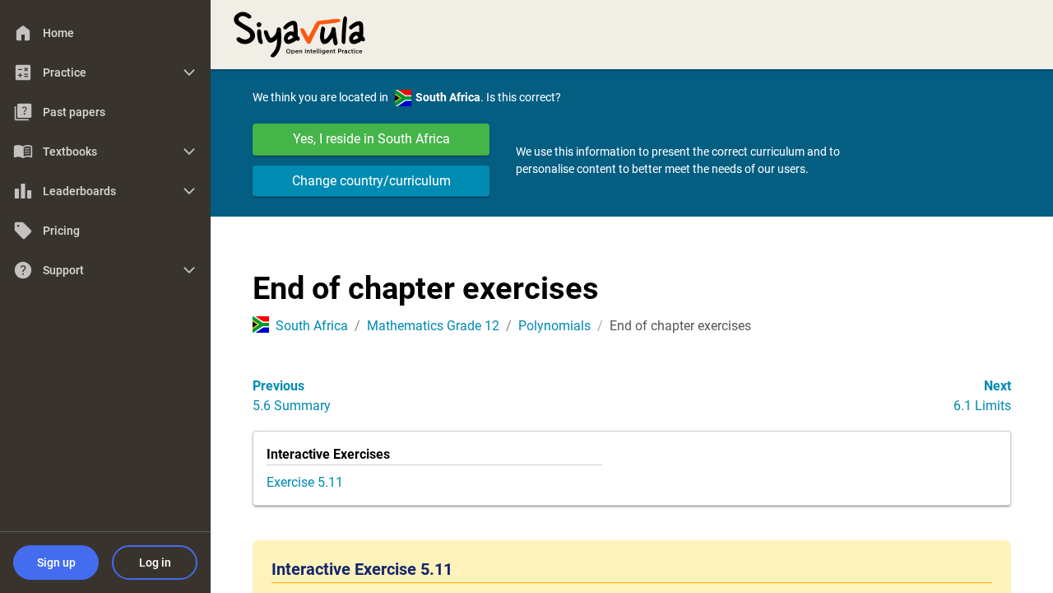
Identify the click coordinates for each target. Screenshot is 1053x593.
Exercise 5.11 (305, 482)
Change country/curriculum (371, 181)
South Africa (312, 326)
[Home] (299, 33)
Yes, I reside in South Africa (371, 139)
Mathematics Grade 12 (433, 326)
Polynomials (554, 326)
